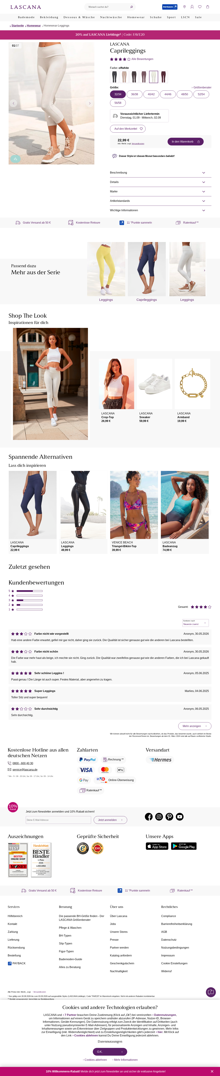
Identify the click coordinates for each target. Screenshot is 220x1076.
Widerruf (166, 971)
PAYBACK (19, 963)
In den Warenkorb (182, 141)
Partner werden (119, 947)
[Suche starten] (131, 7)
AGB (164, 931)
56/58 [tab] (117, 102)
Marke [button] (114, 191)
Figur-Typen (66, 951)
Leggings (106, 300)
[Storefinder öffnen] (184, 7)
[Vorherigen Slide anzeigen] (13, 103)
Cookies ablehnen (86, 1035)
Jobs (113, 924)
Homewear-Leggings (56, 25)
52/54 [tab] (201, 94)
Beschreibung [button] (118, 172)
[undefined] (204, 270)
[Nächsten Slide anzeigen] (90, 103)
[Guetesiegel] (97, 848)
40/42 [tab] (151, 94)
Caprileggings (146, 300)
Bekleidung (49, 17)
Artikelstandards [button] (120, 200)
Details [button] (114, 182)
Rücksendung (16, 947)
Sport (171, 17)
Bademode (26, 17)
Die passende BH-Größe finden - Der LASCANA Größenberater (81, 918)
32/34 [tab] (117, 94)
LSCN (185, 17)
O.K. (99, 1051)
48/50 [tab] (184, 94)
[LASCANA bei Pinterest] (169, 817)
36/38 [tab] (134, 94)
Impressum (168, 955)
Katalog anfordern (121, 955)
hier (160, 1032)
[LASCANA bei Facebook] (149, 817)
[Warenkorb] (207, 7)
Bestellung (14, 955)
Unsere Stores (119, 931)
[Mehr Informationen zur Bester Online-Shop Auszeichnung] (18, 860)
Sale (198, 17)
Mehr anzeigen (192, 726)
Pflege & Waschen (70, 927)
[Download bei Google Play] (184, 846)
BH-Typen (65, 935)
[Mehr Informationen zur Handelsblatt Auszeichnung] (41, 860)
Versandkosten (138, 144)
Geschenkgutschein (122, 963)
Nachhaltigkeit (119, 971)
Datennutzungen (165, 1014)
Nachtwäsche (111, 17)
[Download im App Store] (157, 846)
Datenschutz (169, 939)
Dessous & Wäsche (79, 17)
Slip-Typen (65, 943)
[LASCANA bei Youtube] (180, 817)
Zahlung (13, 931)
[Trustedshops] (83, 848)
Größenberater (202, 87)
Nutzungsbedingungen (175, 947)
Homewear (136, 17)
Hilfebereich (15, 916)
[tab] (114, 77)
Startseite (18, 25)
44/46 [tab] (167, 94)
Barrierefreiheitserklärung (176, 924)
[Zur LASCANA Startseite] (26, 7)
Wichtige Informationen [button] (124, 210)
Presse (114, 939)
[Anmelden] (192, 7)
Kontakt (12, 924)
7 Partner (70, 1014)
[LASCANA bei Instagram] (159, 817)
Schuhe (156, 17)
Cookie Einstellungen (174, 963)
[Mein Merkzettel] (200, 7)
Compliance (168, 916)
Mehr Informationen (126, 1059)
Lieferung (13, 939)
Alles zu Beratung (70, 967)
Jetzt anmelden (107, 820)
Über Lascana (118, 916)
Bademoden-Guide (70, 959)
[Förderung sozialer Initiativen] (15, 159)
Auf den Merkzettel (125, 128)
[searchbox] (105, 7)
